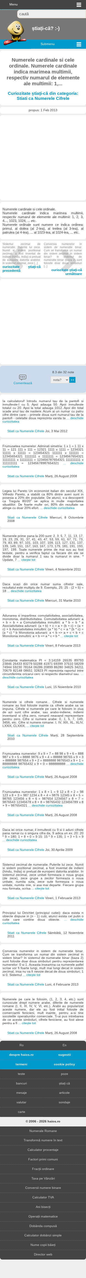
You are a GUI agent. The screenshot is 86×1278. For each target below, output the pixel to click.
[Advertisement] (43, 157)
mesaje (21, 1092)
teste (21, 1074)
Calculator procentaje (43, 1150)
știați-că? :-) (32, 28)
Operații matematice (43, 1216)
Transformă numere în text (43, 1140)
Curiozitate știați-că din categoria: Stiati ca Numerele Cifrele (43, 96)
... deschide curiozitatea (57, 508)
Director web (43, 1254)
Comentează (23, 383)
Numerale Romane (43, 1131)
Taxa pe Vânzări (43, 1178)
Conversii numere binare (43, 1188)
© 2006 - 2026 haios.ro (43, 1121)
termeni (21, 1064)
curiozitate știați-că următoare (63, 259)
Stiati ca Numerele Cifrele (26, 431)
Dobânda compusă (43, 1226)
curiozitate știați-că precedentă (22, 257)
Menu (13, 4)
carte (21, 1112)
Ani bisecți (43, 1207)
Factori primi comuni (43, 1159)
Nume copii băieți (43, 1245)
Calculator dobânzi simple (43, 1235)
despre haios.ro (21, 1054)
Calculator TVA (43, 1197)
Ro (21, 1045)
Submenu (48, 44)
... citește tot (26, 560)
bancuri (21, 1083)
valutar (21, 1102)
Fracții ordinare (43, 1169)
